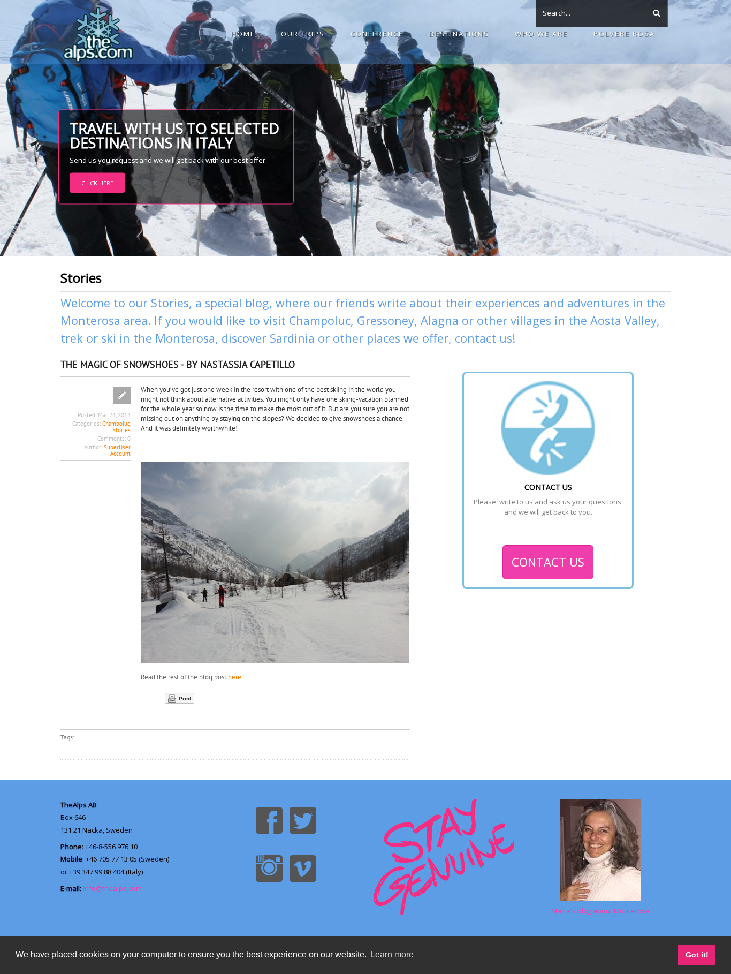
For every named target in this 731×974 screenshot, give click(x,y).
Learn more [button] (392, 954)
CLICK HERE (97, 183)
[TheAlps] (98, 32)
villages (531, 320)
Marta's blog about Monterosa (600, 911)
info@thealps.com (112, 888)
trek (71, 338)
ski (108, 338)
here (234, 677)
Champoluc (320, 320)
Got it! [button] (697, 954)
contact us (483, 338)
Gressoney (385, 320)
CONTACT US (548, 562)
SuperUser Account (117, 450)
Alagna (440, 320)
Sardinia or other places (335, 338)
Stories (121, 430)
